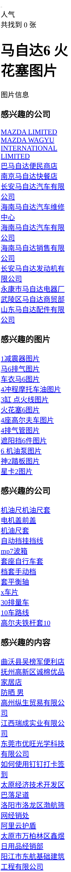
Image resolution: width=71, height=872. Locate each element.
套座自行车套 (22, 561)
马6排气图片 (20, 369)
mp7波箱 (14, 551)
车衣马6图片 (20, 379)
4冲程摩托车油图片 (31, 389)
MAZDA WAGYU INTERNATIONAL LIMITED (29, 148)
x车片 (9, 592)
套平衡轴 (15, 582)
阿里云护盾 (18, 826)
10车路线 (15, 613)
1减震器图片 (20, 359)
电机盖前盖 (18, 520)
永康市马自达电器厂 (33, 289)
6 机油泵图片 (21, 451)
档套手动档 (18, 572)
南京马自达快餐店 (29, 176)
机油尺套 (15, 531)
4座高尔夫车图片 (27, 420)
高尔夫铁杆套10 (25, 623)
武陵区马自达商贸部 (33, 299)
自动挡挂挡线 (22, 541)
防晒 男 (12, 692)
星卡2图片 (17, 471)
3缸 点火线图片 (25, 400)
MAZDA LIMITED (29, 132)
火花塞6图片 (20, 410)
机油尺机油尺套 (25, 510)
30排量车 (15, 602)
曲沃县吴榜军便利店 (33, 662)
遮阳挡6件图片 (24, 441)
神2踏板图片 (20, 461)
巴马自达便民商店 (29, 166)
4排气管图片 (20, 430)
